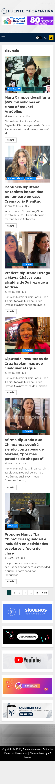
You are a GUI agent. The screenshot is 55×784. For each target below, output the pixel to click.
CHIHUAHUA (14, 88)
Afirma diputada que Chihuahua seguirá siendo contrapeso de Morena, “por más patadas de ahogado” (24, 449)
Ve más (10, 140)
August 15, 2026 (16, 116)
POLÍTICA (28, 88)
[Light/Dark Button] (39, 37)
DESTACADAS (14, 264)
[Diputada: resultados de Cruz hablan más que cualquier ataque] (27, 335)
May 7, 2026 (13, 558)
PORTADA (40, 88)
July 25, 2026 (14, 292)
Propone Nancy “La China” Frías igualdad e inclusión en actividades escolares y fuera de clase (26, 543)
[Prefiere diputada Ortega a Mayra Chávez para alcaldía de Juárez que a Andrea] (27, 250)
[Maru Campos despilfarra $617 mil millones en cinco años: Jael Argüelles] (27, 74)
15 (37, 592)
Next (44, 592)
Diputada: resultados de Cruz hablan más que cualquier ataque (26, 363)
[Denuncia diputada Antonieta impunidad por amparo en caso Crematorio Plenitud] (27, 164)
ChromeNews (37, 753)
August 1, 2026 (15, 206)
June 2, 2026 (14, 464)
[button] (3, 37)
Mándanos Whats (51, 37)
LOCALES (30, 178)
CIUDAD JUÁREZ (15, 178)
